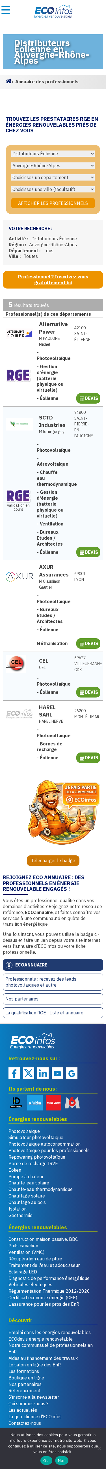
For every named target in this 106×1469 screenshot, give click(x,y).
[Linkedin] (43, 1073)
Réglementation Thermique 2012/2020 (49, 1291)
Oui (46, 1460)
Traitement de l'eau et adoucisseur (44, 1265)
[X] (28, 1073)
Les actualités (22, 1410)
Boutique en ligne (26, 1378)
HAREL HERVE (51, 721)
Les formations (23, 1371)
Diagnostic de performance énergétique (49, 1278)
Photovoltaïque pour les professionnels (49, 1150)
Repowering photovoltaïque (36, 1157)
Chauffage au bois (27, 1202)
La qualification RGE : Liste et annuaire (44, 1013)
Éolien (14, 1170)
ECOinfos (53, 11)
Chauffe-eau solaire (28, 1183)
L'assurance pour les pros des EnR (43, 1304)
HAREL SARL (47, 710)
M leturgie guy (51, 431)
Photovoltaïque (24, 1131)
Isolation (17, 1209)
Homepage (8, 80)
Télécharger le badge (53, 860)
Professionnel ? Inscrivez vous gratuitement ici (53, 280)
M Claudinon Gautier (49, 584)
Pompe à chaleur (26, 1176)
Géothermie (20, 1215)
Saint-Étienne (82, 333)
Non (62, 1460)
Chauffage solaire (26, 1196)
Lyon (80, 576)
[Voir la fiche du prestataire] (19, 333)
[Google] (71, 1073)
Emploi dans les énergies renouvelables (49, 1332)
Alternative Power (53, 327)
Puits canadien (23, 1245)
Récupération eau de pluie (35, 1259)
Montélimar (84, 713)
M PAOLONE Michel (49, 341)
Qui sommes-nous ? (28, 1403)
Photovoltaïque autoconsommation (44, 1144)
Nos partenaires (21, 999)
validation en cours (18, 507)
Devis (91, 398)
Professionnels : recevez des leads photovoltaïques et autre (40, 982)
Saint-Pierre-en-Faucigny (83, 424)
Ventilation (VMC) (26, 1252)
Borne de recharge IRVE (33, 1163)
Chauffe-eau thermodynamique (40, 1189)
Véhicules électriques (30, 1284)
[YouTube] (57, 1073)
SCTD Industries (52, 421)
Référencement (24, 1390)
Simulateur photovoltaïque (35, 1137)
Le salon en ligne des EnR (34, 1365)
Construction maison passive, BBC (43, 1239)
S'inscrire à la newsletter (33, 1397)
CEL (43, 660)
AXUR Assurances (53, 570)
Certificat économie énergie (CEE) (42, 1297)
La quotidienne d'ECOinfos (35, 1416)
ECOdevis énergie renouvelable (40, 1339)
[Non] (99, 1448)
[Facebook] (14, 1073)
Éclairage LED (22, 1272)
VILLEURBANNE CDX (84, 663)
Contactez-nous (24, 1423)
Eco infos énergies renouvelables (32, 1041)
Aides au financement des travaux (43, 1358)
